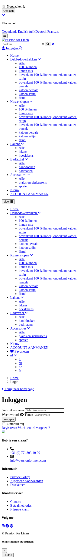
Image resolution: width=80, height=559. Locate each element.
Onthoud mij (15, 424)
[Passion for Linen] (15, 40)
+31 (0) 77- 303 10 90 (25, 453)
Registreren (9, 428)
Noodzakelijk (16, 6)
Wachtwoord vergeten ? (34, 428)
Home (14, 378)
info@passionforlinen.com (28, 460)
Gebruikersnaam (13, 410)
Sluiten (7, 555)
